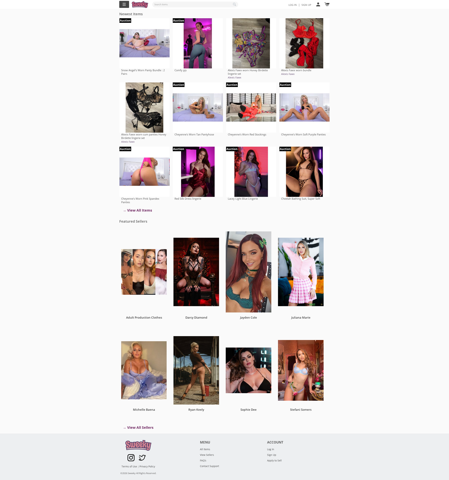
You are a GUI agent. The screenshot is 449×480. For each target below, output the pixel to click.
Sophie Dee (248, 410)
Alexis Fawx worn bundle (296, 70)
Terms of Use (130, 466)
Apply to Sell (274, 460)
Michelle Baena (144, 410)
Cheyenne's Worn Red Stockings (247, 134)
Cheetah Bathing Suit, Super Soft (300, 198)
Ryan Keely (196, 410)
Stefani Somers (300, 410)
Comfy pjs (181, 70)
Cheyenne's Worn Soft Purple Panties (303, 134)
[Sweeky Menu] (124, 4)
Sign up (306, 4)
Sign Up (271, 454)
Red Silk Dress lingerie (188, 198)
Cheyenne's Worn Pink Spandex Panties (140, 200)
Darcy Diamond (196, 317)
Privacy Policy (147, 466)
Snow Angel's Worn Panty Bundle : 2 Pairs (143, 71)
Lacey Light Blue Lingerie (243, 198)
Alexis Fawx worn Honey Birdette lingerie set (248, 71)
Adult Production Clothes (144, 317)
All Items (205, 449)
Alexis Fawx (234, 77)
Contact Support (209, 466)
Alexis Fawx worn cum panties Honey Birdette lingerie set (143, 136)
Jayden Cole (248, 317)
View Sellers (207, 454)
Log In (293, 4)
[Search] (234, 4)
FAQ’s (203, 460)
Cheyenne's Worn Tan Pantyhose (194, 134)
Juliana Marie (300, 317)
